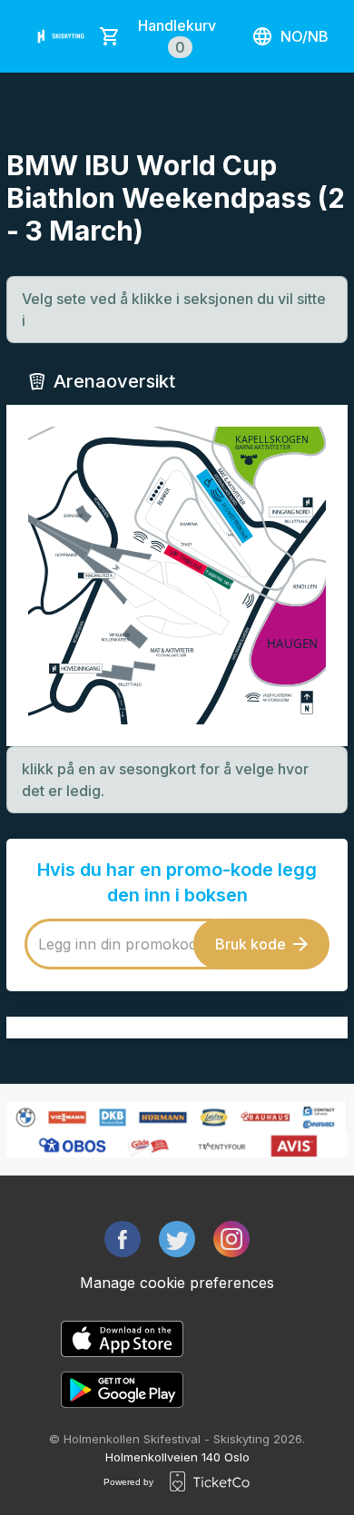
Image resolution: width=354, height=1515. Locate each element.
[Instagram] (231, 1239)
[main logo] (62, 36)
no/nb (304, 36)
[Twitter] (177, 1239)
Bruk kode (250, 944)
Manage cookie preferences (177, 1283)
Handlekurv (177, 36)
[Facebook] (122, 1239)
